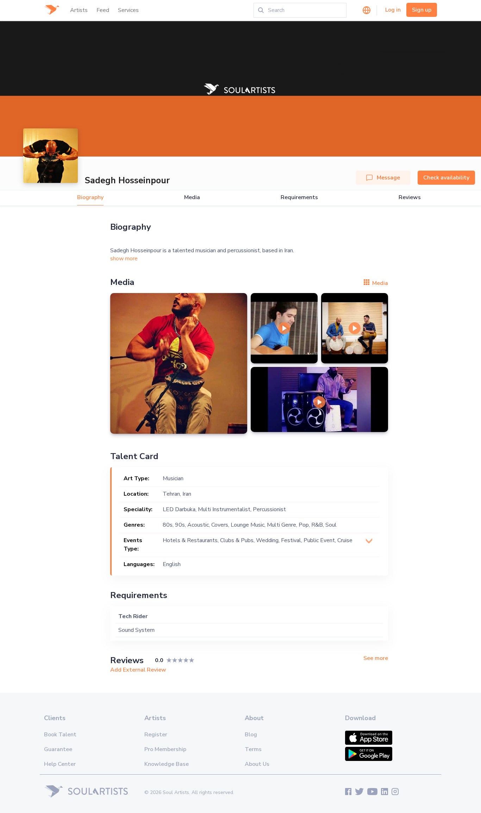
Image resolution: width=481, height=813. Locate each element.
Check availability (446, 178)
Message (388, 178)
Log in (393, 10)
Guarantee (58, 749)
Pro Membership (165, 749)
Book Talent (60, 734)
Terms (253, 749)
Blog (251, 734)
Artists (79, 10)
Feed (102, 10)
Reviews (410, 197)
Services (128, 10)
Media (192, 197)
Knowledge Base (166, 764)
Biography (90, 197)
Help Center (60, 764)
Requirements (299, 197)
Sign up (421, 10)
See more (375, 658)
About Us (257, 764)
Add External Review (138, 669)
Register (155, 734)
